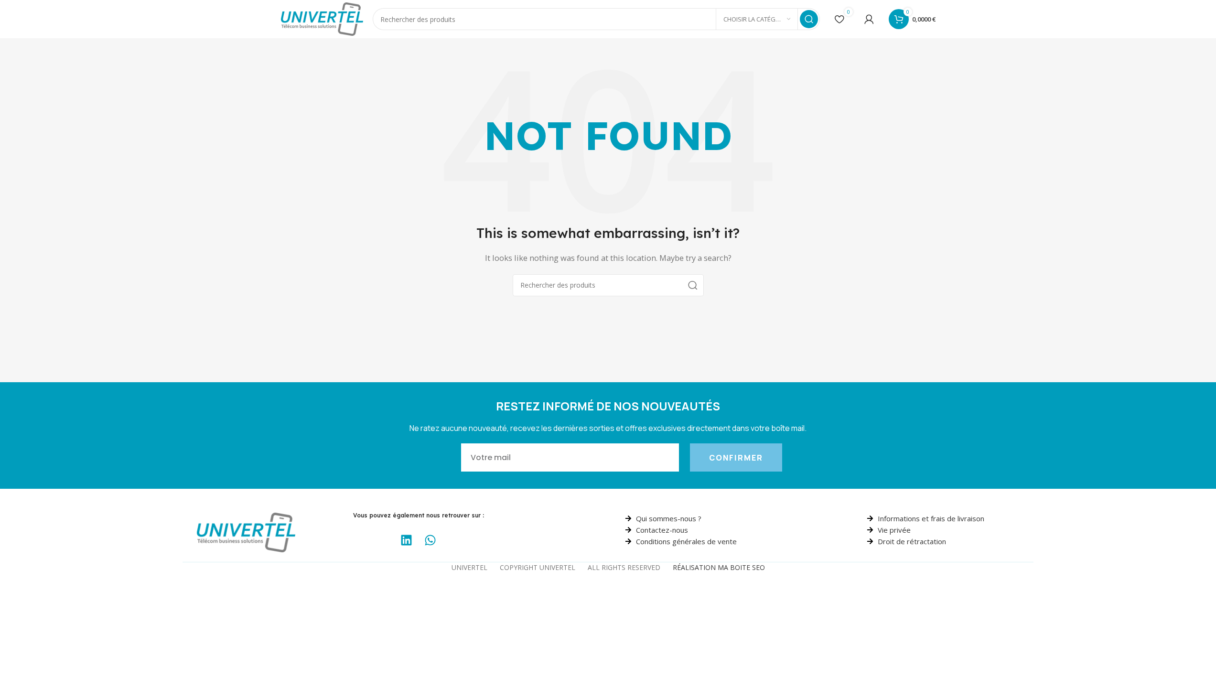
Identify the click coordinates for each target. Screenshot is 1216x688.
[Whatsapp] (430, 540)
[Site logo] (322, 18)
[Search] (809, 19)
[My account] (869, 19)
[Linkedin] (407, 540)
